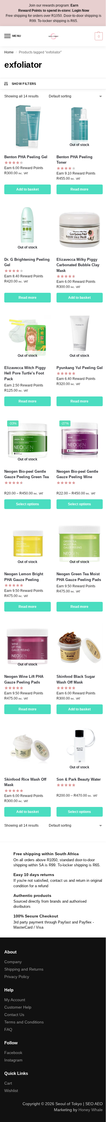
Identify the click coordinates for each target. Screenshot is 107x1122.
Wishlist (11, 1090)
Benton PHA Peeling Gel (25, 157)
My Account (14, 999)
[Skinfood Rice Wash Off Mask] (27, 749)
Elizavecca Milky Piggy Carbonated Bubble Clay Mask (77, 265)
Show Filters (24, 83)
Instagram (13, 1060)
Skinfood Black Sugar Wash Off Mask (75, 679)
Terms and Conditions (24, 1022)
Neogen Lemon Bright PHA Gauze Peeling (23, 577)
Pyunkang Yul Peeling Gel (79, 368)
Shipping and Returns (23, 969)
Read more (79, 189)
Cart (8, 1083)
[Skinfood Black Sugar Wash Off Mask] (79, 646)
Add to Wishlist (39, 110)
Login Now (80, 11)
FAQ (8, 1029)
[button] (98, 36)
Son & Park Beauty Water (78, 779)
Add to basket (27, 189)
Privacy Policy (16, 976)
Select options (27, 504)
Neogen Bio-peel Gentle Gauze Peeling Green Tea (26, 474)
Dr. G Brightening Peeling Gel (27, 262)
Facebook (13, 1052)
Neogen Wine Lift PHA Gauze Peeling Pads (23, 679)
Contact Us (14, 1014)
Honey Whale (90, 1109)
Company (13, 961)
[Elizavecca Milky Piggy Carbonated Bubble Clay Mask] (79, 229)
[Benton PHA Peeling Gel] (27, 126)
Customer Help (17, 1007)
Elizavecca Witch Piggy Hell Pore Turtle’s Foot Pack (25, 373)
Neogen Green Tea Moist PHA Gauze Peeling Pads (78, 577)
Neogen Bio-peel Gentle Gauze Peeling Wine (77, 474)
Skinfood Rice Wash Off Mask (25, 782)
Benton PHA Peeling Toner (74, 160)
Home (9, 52)
